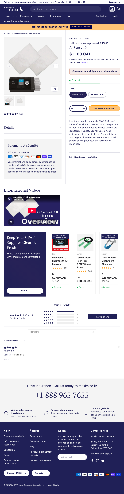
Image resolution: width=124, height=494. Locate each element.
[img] (10, 347)
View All (25, 291)
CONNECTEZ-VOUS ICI (80, 27)
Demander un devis (14, 436)
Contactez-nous (38, 441)
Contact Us (101, 16)
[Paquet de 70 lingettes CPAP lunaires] (60, 242)
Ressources (36, 436)
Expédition (9, 450)
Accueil (7, 33)
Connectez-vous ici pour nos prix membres (94, 71)
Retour (7, 455)
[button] (118, 9)
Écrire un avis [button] (102, 317)
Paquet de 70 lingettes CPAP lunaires (60, 260)
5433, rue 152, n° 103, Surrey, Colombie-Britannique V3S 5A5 (102, 444)
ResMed (73, 38)
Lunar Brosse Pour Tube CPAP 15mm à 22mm (84, 262)
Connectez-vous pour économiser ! (50, 2)
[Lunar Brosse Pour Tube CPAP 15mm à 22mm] (85, 242)
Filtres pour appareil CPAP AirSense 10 (27, 33)
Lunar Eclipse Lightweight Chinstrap (108, 260)
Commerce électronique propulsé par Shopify (41, 485)
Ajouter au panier (104, 108)
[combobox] (65, 9)
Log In (115, 16)
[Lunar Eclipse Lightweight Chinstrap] (109, 242)
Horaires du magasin (40, 460)
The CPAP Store (16, 485)
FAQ (32, 446)
